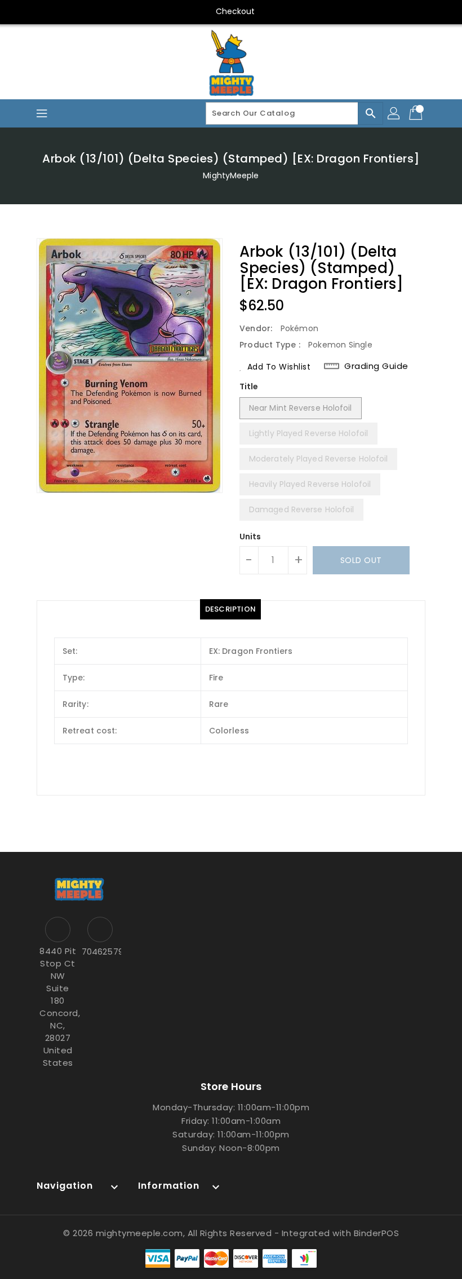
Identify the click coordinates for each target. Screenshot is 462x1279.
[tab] (230, 609)
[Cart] (417, 113)
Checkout (235, 11)
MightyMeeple (231, 175)
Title (249, 386)
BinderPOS (376, 1233)
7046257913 (100, 951)
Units (250, 536)
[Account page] (394, 113)
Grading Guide (376, 366)
